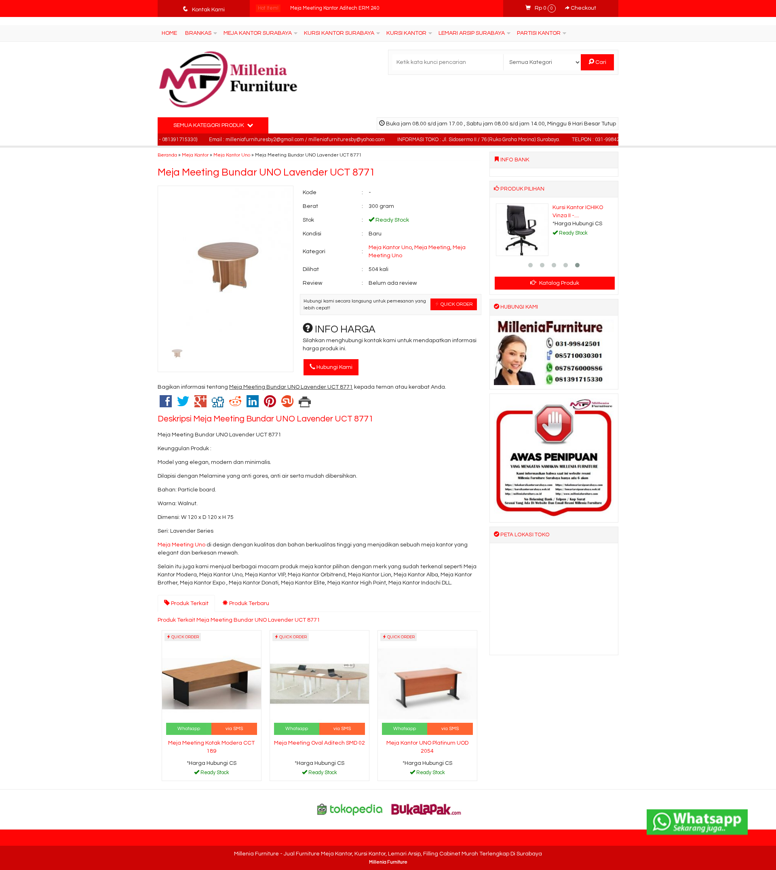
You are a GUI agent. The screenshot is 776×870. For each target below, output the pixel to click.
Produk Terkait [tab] (189, 603)
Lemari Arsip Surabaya (472, 33)
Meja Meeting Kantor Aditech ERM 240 (334, 8)
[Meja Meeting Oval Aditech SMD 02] (319, 683)
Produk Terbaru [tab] (248, 603)
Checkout (582, 8)
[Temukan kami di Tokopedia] (350, 809)
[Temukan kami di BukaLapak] (426, 809)
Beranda (167, 154)
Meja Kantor (195, 154)
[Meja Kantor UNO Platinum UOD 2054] (427, 683)
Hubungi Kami (333, 367)
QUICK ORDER (456, 304)
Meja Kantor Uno (231, 154)
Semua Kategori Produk (209, 125)
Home (169, 33)
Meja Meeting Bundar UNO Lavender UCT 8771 (266, 172)
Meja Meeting (432, 247)
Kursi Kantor (406, 33)
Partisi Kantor (539, 33)
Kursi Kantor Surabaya (339, 33)
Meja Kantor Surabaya (258, 33)
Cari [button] (600, 62)
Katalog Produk (558, 283)
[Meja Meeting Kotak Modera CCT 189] (211, 683)
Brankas (198, 33)
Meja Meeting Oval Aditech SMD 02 (319, 743)
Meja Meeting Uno (181, 545)
